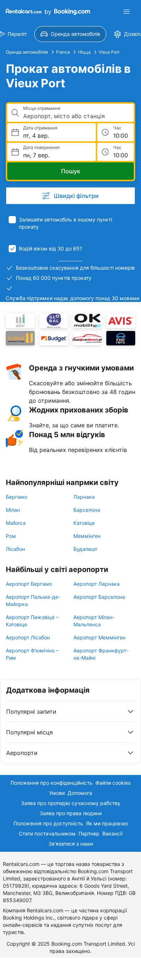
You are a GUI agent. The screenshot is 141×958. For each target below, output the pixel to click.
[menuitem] (70, 34)
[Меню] (126, 11)
